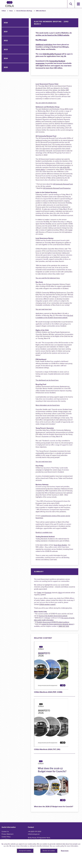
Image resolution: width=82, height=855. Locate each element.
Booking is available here (44, 532)
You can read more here (44, 309)
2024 (6, 58)
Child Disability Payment (52, 54)
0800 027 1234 (64, 626)
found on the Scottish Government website (53, 616)
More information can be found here (48, 405)
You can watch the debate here (46, 103)
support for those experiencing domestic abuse (57, 624)
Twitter (39, 593)
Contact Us (5, 831)
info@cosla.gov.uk (34, 834)
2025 (6, 67)
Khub (60, 593)
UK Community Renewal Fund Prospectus (57, 188)
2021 (5, 32)
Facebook (48, 593)
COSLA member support (47, 604)
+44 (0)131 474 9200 (34, 831)
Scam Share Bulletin (60, 545)
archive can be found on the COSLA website (52, 35)
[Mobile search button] (70, 4)
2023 (6, 49)
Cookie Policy (6, 837)
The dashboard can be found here (47, 380)
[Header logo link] (10, 4)
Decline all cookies (49, 851)
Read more (64, 851)
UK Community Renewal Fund (63, 184)
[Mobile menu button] (78, 4)
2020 (6, 23)
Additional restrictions (44, 45)
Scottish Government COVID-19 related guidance (53, 622)
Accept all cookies (25, 851)
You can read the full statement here (48, 278)
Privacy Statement (7, 834)
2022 (6, 41)
